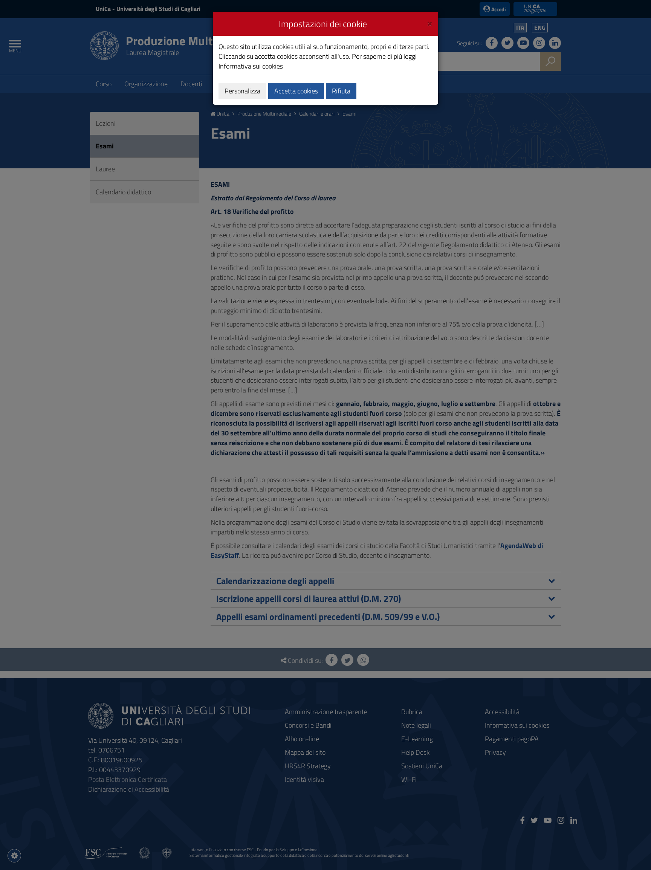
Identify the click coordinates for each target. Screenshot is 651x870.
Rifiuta (341, 91)
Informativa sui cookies (251, 66)
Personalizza (242, 91)
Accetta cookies (296, 91)
